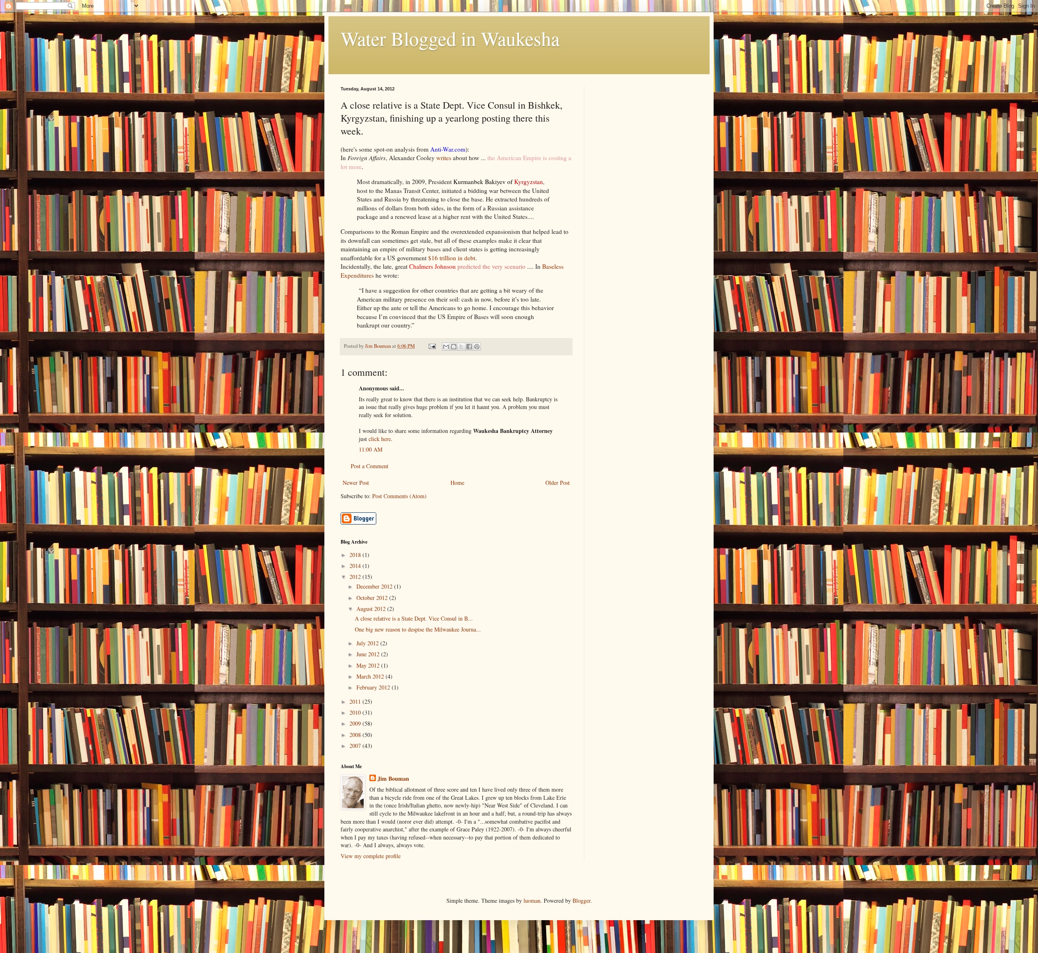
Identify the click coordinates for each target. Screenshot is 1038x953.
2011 (356, 701)
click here (380, 439)
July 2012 (368, 643)
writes (443, 158)
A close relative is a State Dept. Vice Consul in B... (414, 618)
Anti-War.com (447, 149)
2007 (356, 746)
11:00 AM (370, 449)
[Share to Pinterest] (477, 347)
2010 (356, 712)
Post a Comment (369, 466)
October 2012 (372, 598)
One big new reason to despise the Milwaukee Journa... (418, 629)
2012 (356, 576)
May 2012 (368, 665)
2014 (356, 566)
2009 (356, 723)
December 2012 (375, 586)
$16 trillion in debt (451, 258)
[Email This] (446, 347)
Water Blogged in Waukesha (450, 38)
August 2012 (371, 608)
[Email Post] (431, 346)
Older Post (557, 482)
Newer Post (356, 482)
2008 (356, 735)
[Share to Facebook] (469, 347)
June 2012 (368, 654)
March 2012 (371, 676)
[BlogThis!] (454, 347)
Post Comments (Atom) (399, 496)
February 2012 (374, 687)
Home (457, 482)
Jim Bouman (393, 779)
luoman (531, 900)
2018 (356, 555)
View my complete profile (371, 856)
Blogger (581, 900)
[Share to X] (461, 347)
